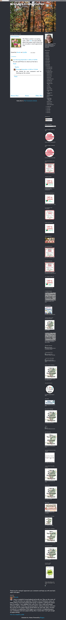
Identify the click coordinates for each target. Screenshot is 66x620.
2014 (47, 62)
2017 (47, 58)
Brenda (18, 69)
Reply (14, 63)
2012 (47, 65)
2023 (47, 53)
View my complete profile (17, 614)
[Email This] (30, 52)
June (48, 109)
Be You (48, 96)
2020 (47, 55)
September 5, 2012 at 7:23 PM (29, 59)
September (49, 71)
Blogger (42, 617)
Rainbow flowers (50, 95)
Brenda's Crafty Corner (27, 4)
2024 (47, 52)
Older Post (39, 96)
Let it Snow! (49, 87)
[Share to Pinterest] (34, 52)
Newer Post (14, 96)
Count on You (49, 74)
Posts (47, 118)
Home (27, 96)
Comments (48, 120)
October (48, 70)
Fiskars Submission (50, 104)
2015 (47, 61)
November (49, 68)
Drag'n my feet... (49, 101)
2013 (47, 64)
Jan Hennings (17, 59)
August (48, 106)
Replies (17, 67)
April (48, 112)
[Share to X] (32, 52)
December (49, 67)
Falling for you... (49, 103)
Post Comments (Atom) (30, 100)
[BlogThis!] (31, 52)
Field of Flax (49, 77)
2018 (47, 56)
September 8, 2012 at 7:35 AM (30, 69)
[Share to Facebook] (33, 52)
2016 (47, 59)
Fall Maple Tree (49, 80)
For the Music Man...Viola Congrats (49, 99)
